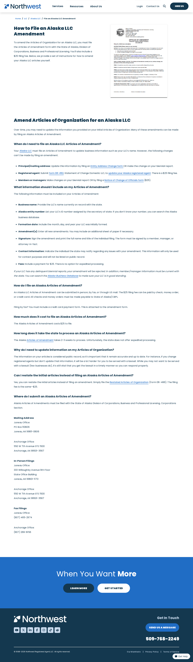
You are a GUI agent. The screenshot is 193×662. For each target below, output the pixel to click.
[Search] (164, 6)
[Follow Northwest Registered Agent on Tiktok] (50, 630)
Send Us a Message (162, 627)
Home (18, 18)
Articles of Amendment (40, 340)
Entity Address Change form (107, 166)
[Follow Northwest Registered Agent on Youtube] (16, 630)
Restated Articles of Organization (129, 382)
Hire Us (179, 6)
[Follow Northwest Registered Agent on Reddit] (57, 630)
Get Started (114, 588)
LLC (25, 18)
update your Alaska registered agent (129, 173)
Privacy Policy (152, 651)
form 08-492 (56, 173)
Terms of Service (171, 651)
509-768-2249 (162, 639)
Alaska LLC (36, 18)
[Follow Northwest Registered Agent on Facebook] (37, 630)
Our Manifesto (134, 651)
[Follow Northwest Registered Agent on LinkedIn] (30, 630)
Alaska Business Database (63, 275)
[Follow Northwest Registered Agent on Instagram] (44, 630)
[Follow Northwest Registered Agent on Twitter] (23, 630)
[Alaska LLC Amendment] (139, 61)
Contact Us (152, 6)
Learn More (78, 588)
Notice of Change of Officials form (124, 180)
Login (140, 6)
